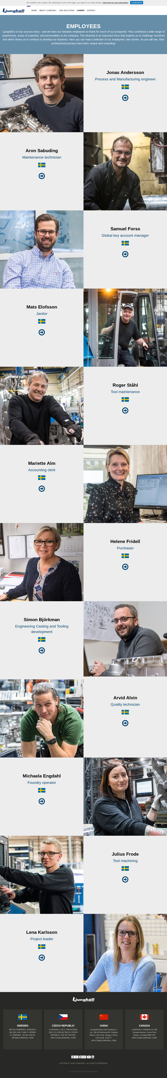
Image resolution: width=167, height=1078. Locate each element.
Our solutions (66, 10)
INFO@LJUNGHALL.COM (22, 1038)
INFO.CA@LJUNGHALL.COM (144, 1038)
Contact (91, 10)
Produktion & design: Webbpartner (83, 1071)
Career (80, 10)
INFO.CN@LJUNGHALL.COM (103, 1040)
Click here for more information (115, 3)
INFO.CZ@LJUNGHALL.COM (63, 1038)
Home (34, 10)
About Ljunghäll (48, 10)
